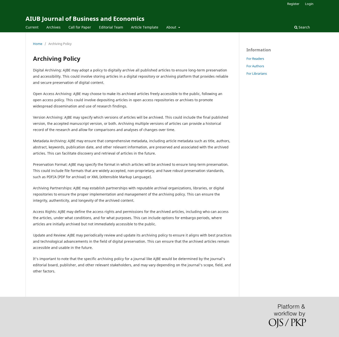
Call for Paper (79, 27)
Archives (53, 27)
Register (293, 3)
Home (37, 43)
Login (309, 3)
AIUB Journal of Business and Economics (85, 18)
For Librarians (256, 73)
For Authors (255, 66)
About (171, 27)
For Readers (255, 58)
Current (32, 27)
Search (304, 27)
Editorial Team (111, 27)
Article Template (144, 27)
